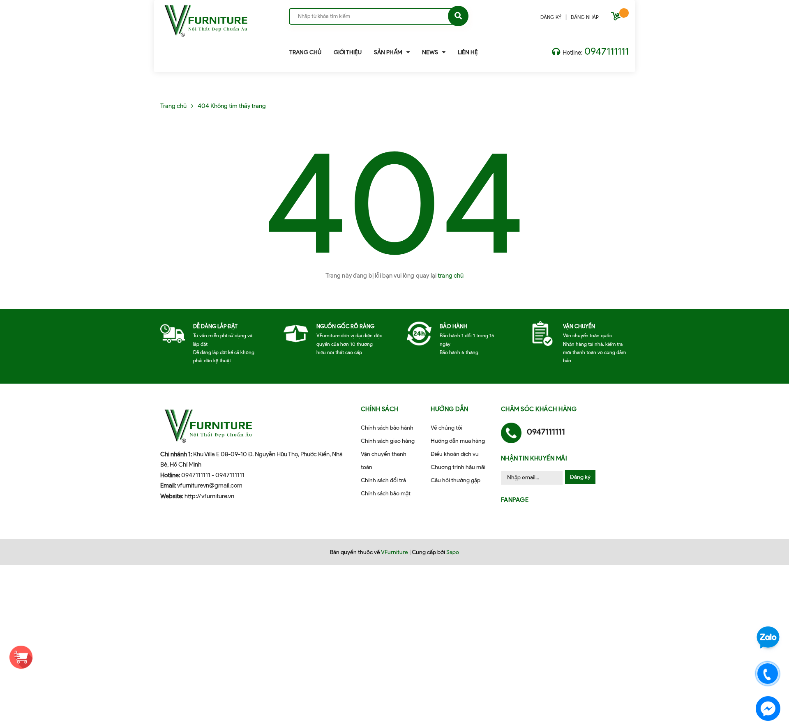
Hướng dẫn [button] (449, 409)
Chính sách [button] (380, 409)
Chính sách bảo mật (386, 493)
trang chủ (451, 275)
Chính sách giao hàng (388, 440)
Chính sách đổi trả (383, 480)
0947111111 (606, 51)
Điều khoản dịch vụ (455, 454)
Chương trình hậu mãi (458, 467)
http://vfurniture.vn (209, 496)
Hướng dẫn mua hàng (458, 440)
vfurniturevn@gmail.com (209, 485)
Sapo (452, 552)
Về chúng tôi (446, 427)
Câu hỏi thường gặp (455, 480)
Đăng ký (580, 477)
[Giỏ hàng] (617, 17)
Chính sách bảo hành (387, 427)
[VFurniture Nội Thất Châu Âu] (206, 18)
